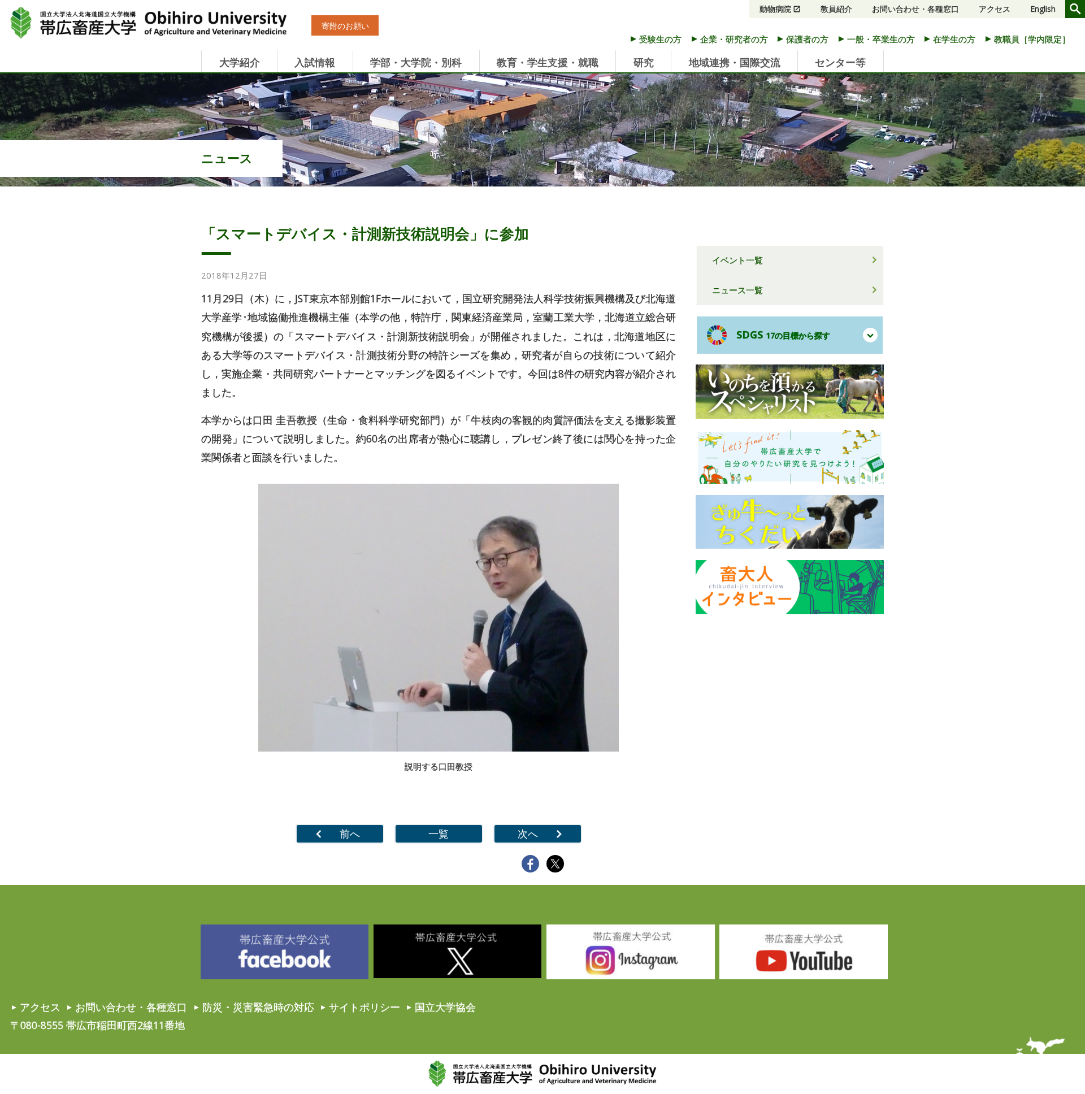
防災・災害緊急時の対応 (258, 1007)
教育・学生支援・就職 (547, 62)
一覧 (438, 833)
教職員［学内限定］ (1032, 39)
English (1043, 8)
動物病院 (775, 8)
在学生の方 (954, 39)
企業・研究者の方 (734, 39)
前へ (350, 833)
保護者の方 (807, 39)
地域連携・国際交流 (734, 62)
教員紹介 (836, 8)
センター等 (840, 62)
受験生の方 (660, 39)
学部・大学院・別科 (416, 62)
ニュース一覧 (737, 290)
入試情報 (314, 62)
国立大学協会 (445, 1007)
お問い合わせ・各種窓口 (915, 8)
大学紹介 (239, 62)
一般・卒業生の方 (881, 39)
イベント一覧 (737, 260)
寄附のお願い (345, 25)
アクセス (994, 8)
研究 (643, 62)
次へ (528, 833)
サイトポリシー (364, 1007)
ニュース (227, 158)
